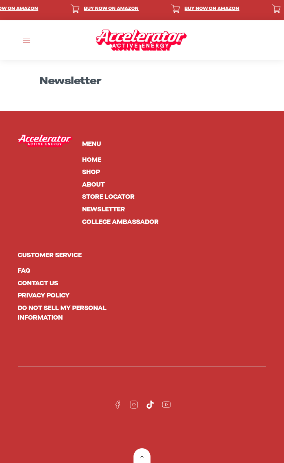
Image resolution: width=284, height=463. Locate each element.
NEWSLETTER (103, 209)
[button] (27, 40)
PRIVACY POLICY (44, 295)
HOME (91, 160)
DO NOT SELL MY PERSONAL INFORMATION (62, 312)
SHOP (91, 172)
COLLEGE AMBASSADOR (120, 222)
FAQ (24, 271)
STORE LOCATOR (108, 197)
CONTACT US (38, 283)
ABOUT (93, 184)
